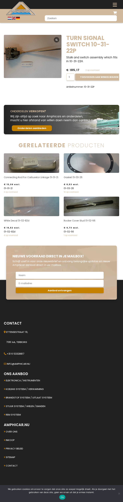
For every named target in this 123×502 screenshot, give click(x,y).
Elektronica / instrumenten (22, 380)
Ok (62, 497)
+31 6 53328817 (15, 353)
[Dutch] (10, 18)
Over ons (11, 431)
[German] (18, 18)
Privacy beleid (14, 448)
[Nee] (119, 493)
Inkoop (10, 440)
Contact (11, 465)
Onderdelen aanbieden (31, 128)
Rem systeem (13, 414)
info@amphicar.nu (18, 363)
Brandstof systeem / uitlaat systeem (28, 397)
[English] (14, 18)
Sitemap (10, 457)
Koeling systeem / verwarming (24, 389)
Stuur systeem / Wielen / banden (25, 406)
